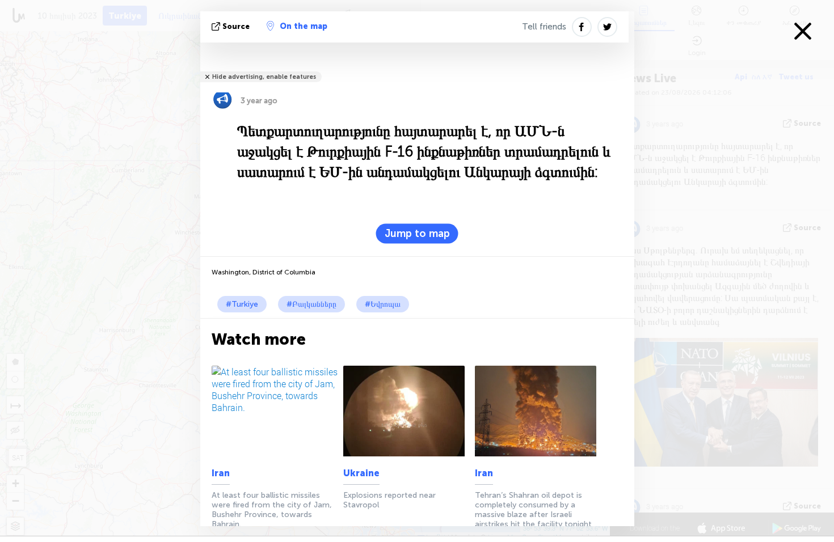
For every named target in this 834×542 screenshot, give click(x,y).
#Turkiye (242, 304)
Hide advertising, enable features (264, 77)
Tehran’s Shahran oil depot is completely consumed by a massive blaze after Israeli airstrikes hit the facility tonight (533, 509)
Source (236, 26)
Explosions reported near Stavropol (389, 500)
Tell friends (544, 27)
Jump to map (417, 233)
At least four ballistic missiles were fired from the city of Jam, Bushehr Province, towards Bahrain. (272, 509)
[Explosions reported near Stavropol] (407, 411)
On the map (303, 26)
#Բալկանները (311, 304)
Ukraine (361, 473)
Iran (221, 473)
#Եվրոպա (383, 304)
